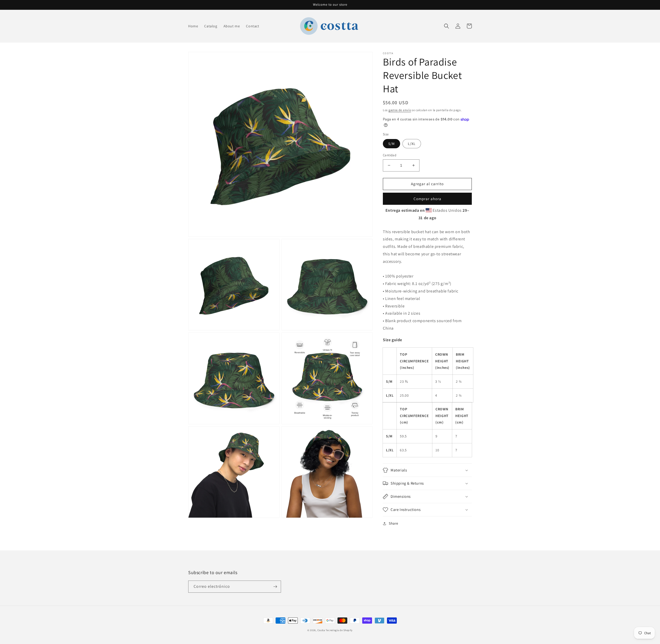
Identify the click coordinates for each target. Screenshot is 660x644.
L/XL (412, 143)
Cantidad (389, 155)
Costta (321, 630)
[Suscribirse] (275, 587)
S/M (391, 143)
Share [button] (393, 523)
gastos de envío (400, 110)
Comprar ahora (427, 198)
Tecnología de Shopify (339, 630)
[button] (446, 26)
